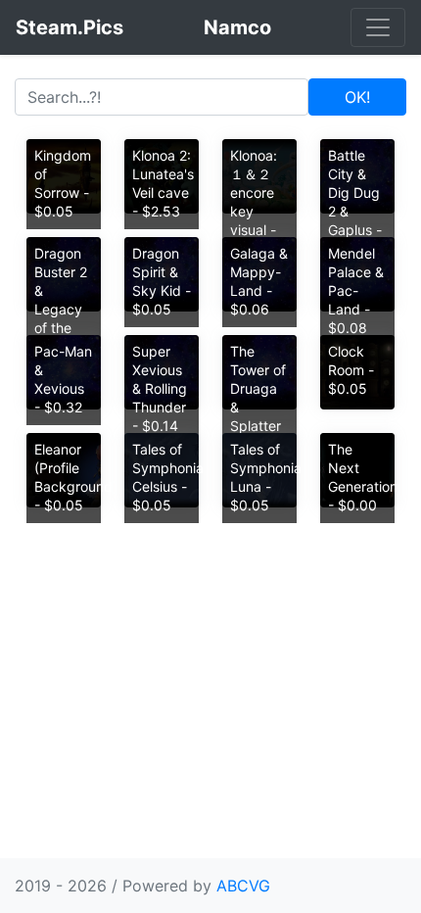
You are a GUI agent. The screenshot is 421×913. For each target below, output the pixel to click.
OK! (357, 97)
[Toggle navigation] (378, 27)
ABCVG (243, 885)
